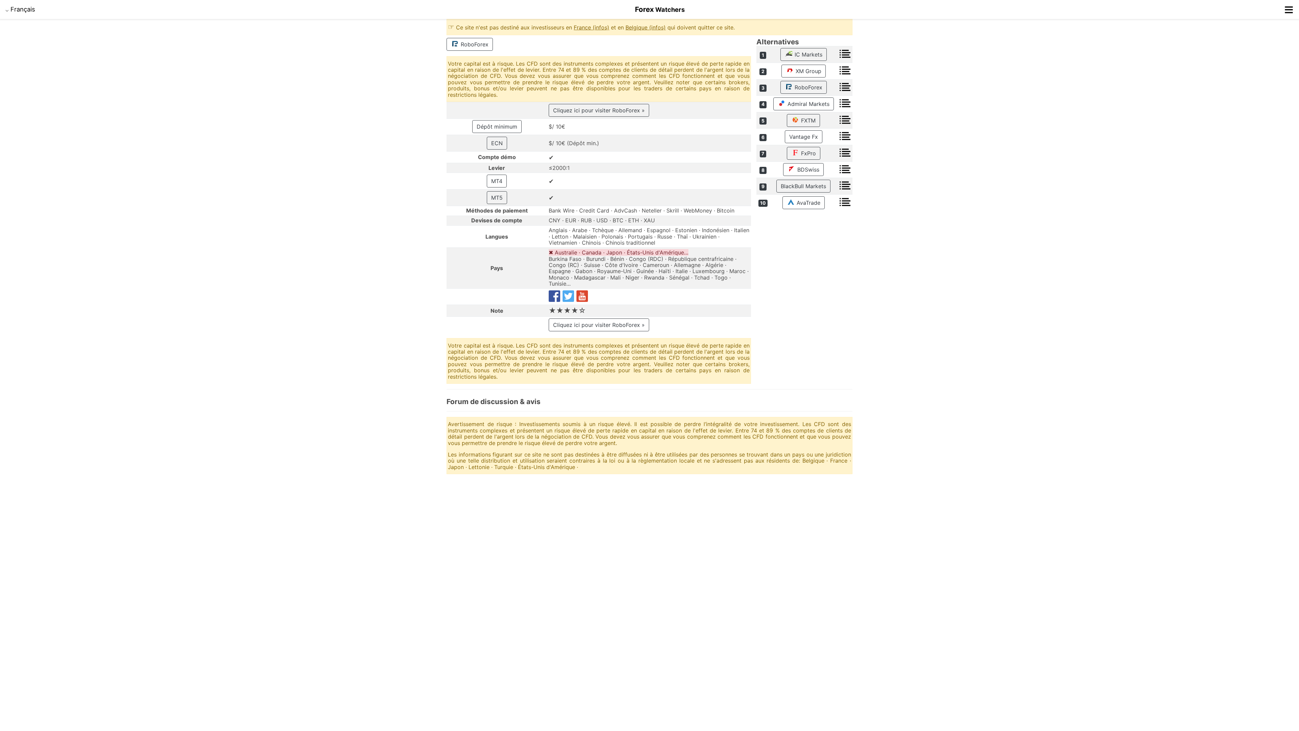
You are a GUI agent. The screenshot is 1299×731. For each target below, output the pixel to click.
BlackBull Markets (803, 186)
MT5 (497, 197)
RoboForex (473, 44)
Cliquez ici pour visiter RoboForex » (599, 110)
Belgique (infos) (645, 27)
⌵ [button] (20, 9)
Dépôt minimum (497, 126)
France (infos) (591, 27)
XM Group (807, 71)
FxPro (807, 153)
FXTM (807, 120)
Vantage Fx (803, 136)
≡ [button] (1289, 9)
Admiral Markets (807, 104)
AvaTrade (807, 202)
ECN (497, 143)
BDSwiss (807, 169)
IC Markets (807, 54)
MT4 (496, 181)
